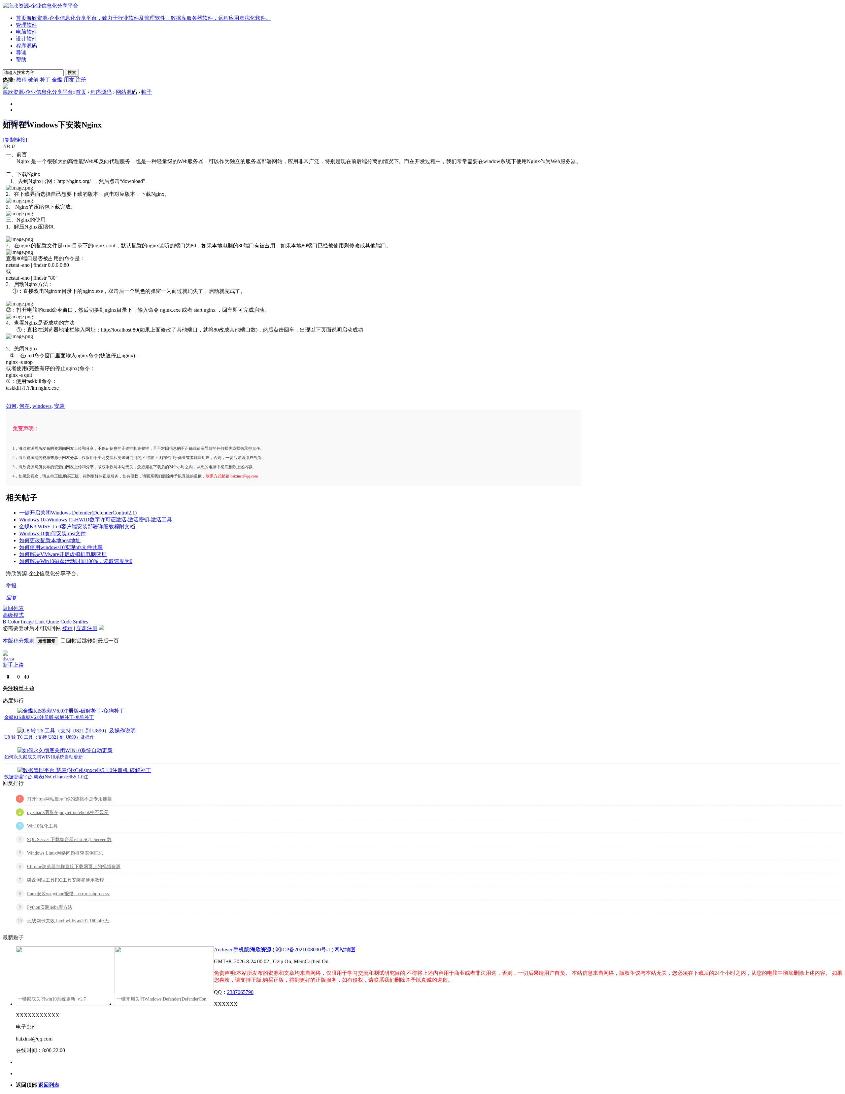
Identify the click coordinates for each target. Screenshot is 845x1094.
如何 (11, 406)
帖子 (146, 92)
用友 (69, 80)
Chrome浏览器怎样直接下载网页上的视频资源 (73, 866)
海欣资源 (260, 949)
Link (40, 621)
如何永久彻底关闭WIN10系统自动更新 (43, 757)
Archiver (223, 949)
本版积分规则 (18, 641)
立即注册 (86, 628)
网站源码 (126, 92)
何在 (24, 406)
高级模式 (13, 615)
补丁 (45, 80)
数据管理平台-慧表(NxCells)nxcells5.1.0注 (46, 776)
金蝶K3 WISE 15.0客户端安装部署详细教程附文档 (77, 526)
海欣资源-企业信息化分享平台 (38, 92)
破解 (33, 80)
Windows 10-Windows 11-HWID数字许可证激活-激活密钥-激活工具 (95, 519)
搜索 (72, 72)
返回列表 (13, 608)
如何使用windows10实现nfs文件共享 (61, 547)
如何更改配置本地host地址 (50, 540)
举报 (11, 585)
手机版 (241, 949)
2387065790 (240, 992)
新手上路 (13, 665)
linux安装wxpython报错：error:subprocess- (68, 893)
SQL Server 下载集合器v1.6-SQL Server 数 (69, 839)
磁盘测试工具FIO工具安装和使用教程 (65, 880)
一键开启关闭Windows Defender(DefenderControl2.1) (78, 512)
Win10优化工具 (42, 826)
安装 (59, 406)
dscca (8, 658)
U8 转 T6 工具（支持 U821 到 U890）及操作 (49, 737)
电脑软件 (26, 32)
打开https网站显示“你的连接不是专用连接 (69, 798)
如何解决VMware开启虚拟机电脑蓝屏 (63, 554)
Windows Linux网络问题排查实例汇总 (65, 853)
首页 (143, 18)
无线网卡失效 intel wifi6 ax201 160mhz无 (68, 920)
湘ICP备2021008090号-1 (303, 949)
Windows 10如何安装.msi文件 (52, 533)
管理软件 (26, 25)
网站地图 (344, 949)
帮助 (21, 59)
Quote (52, 621)
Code (66, 621)
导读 (21, 52)
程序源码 (26, 46)
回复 (11, 598)
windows (41, 406)
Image (27, 621)
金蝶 (57, 80)
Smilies (80, 621)
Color (13, 621)
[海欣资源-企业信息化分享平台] (40, 6)
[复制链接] (15, 140)
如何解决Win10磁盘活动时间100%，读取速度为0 (75, 561)
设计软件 (26, 39)
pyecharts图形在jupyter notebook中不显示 (68, 812)
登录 (67, 628)
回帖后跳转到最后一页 (92, 641)
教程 (21, 80)
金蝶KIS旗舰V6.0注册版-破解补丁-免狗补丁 (49, 717)
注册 (81, 80)
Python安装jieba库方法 (49, 907)
